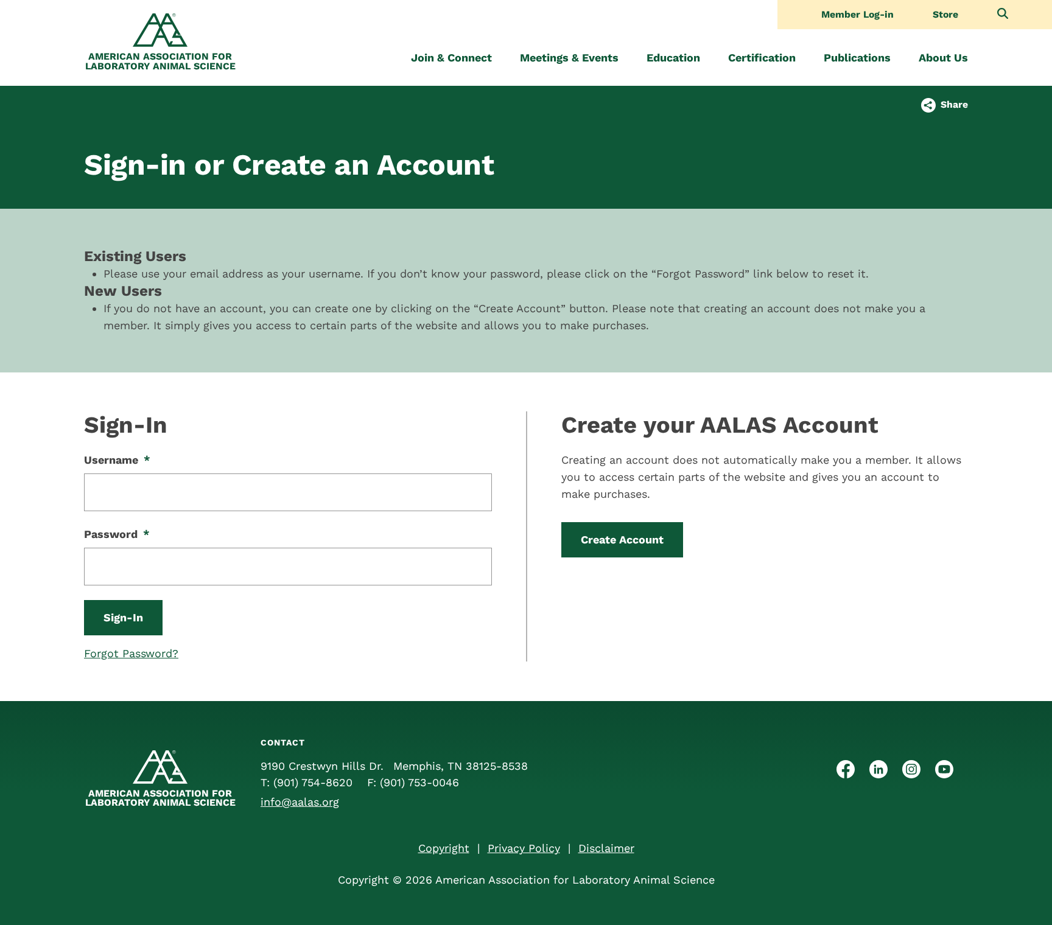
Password (117, 534)
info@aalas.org (300, 801)
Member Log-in (857, 14)
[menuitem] (451, 57)
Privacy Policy (524, 848)
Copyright (443, 848)
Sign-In (123, 617)
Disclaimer (606, 848)
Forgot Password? (131, 653)
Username (117, 459)
